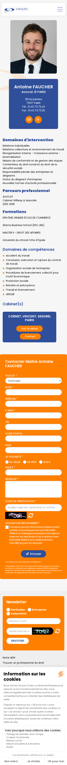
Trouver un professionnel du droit (23, 663)
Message (11, 479)
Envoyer (35, 554)
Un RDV (31, 461)
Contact (30, 336)
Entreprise (39, 609)
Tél (7, 422)
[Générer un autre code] (30, 515)
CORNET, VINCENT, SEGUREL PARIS (29, 318)
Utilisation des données (21, 523)
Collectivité (18, 613)
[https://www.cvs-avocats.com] (38, 119)
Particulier (18, 609)
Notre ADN (9, 657)
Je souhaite (13, 456)
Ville (8, 445)
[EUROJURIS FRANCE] (16, 9)
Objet (9, 467)
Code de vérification (19, 501)
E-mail (9, 410)
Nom (8, 387)
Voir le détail (29, 328)
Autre (46, 461)
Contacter (29, 119)
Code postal (14, 433)
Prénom (10, 399)
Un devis (14, 461)
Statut (10, 375)
